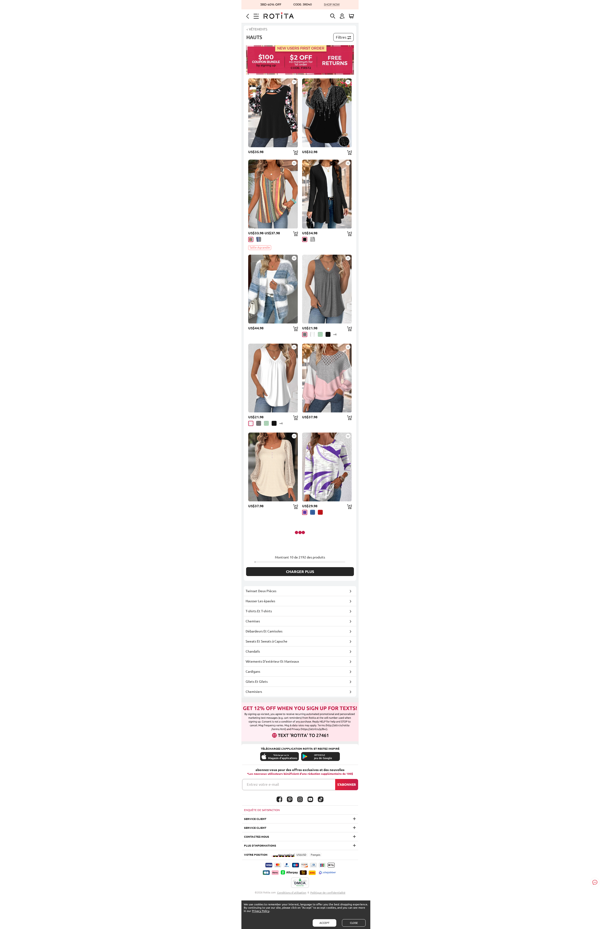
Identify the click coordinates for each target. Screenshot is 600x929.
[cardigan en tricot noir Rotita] (327, 194)
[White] (312, 334)
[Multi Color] (250, 239)
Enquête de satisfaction (262, 809)
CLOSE (354, 922)
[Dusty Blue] (258, 239)
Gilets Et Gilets (257, 681)
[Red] (320, 512)
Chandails (253, 651)
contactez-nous (256, 836)
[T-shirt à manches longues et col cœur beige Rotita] (273, 467)
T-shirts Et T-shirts (259, 611)
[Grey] (312, 239)
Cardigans (253, 671)
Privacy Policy (260, 910)
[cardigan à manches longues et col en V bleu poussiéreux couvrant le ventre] (273, 289)
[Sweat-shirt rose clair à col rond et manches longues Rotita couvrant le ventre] (327, 378)
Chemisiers (254, 692)
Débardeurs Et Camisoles (264, 631)
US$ (298, 854)
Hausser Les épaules (260, 601)
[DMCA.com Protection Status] (300, 883)
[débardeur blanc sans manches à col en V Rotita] (273, 378)
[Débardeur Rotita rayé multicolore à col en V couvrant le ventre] (273, 194)
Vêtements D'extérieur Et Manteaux (272, 661)
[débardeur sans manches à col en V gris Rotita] (327, 289)
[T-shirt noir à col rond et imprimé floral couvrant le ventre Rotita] (273, 112)
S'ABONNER (346, 784)
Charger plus (300, 571)
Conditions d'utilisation (291, 892)
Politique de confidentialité (327, 892)
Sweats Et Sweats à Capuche (266, 641)
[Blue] (312, 512)
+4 (335, 334)
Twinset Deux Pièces (261, 591)
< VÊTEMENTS (256, 29)
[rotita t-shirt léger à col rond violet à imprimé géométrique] (327, 467)
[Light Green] (320, 334)
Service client (255, 818)
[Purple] (304, 512)
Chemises (253, 621)
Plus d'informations (260, 845)
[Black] (304, 239)
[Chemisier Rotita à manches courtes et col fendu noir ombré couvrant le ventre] (327, 112)
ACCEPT (324, 922)
